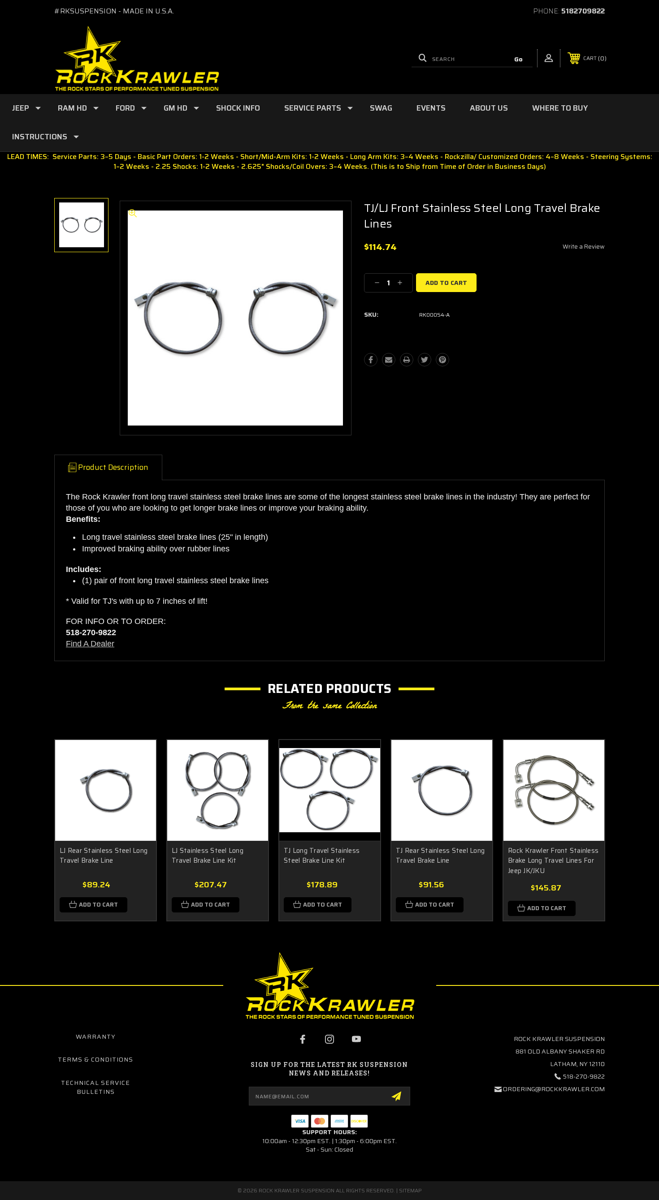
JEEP (20, 108)
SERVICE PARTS (312, 108)
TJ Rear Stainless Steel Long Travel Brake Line (440, 855)
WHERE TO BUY (560, 108)
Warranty (96, 1036)
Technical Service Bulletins (95, 1087)
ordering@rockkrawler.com (554, 1089)
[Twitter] (424, 359)
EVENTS (431, 108)
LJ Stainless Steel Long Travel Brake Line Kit (207, 855)
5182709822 (583, 11)
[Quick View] (138, 758)
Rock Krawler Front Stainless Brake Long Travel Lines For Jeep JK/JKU (553, 860)
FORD (125, 108)
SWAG (381, 108)
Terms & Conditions (95, 1059)
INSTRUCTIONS (39, 136)
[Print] (406, 359)
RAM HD (72, 108)
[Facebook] (370, 359)
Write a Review (584, 246)
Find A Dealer (90, 643)
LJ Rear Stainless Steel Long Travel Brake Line (103, 855)
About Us (489, 108)
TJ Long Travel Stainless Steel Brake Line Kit (322, 855)
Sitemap (410, 1190)
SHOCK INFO (238, 108)
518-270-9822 (584, 1076)
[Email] (388, 359)
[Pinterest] (442, 359)
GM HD (175, 108)
